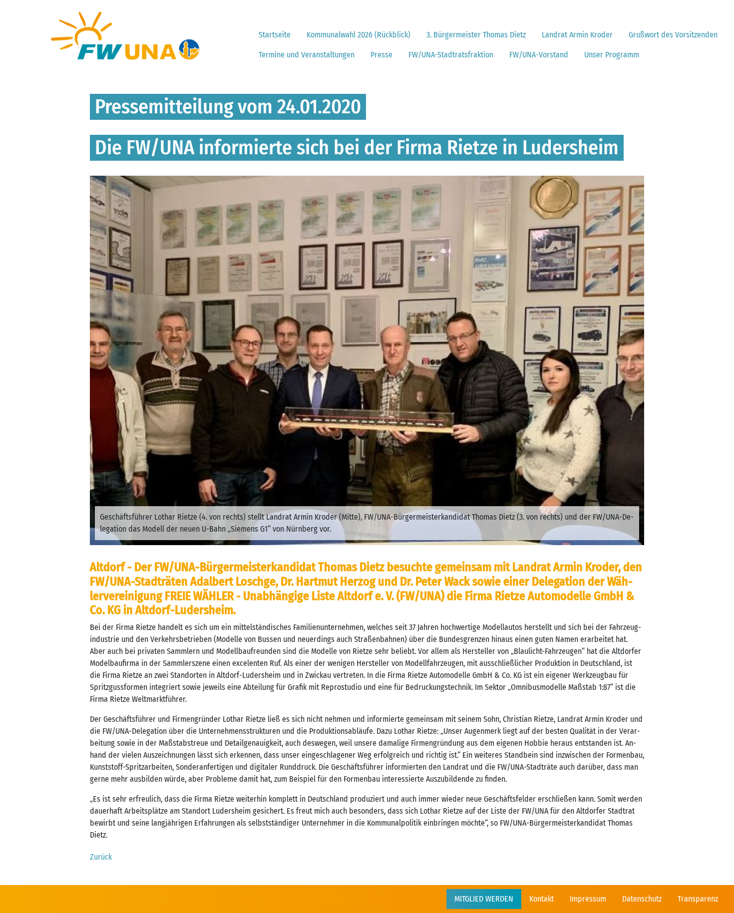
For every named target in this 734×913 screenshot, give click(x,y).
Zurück (101, 857)
